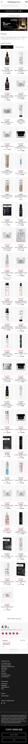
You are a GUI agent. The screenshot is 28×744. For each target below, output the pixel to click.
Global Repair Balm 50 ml (21, 430)
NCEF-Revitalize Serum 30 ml (7, 273)
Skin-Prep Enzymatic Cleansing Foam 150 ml (7, 327)
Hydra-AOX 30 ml (20, 404)
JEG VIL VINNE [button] (14, 735)
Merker (13, 16)
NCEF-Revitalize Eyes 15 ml (7, 147)
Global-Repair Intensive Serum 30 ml (21, 531)
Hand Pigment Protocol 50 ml (21, 121)
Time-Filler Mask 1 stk (7, 556)
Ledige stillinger (5, 695)
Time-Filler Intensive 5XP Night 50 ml (7, 248)
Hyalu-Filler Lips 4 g (20, 173)
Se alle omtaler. (19, 629)
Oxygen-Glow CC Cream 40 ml (21, 481)
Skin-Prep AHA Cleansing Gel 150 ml (7, 354)
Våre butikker (4, 668)
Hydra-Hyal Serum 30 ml (7, 481)
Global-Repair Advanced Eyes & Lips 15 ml (20, 148)
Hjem (9, 16)
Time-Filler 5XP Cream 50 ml (21, 506)
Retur (2, 688)
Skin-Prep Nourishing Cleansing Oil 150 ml (21, 302)
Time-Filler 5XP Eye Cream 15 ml (7, 379)
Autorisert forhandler (6, 665)
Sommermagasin (5, 676)
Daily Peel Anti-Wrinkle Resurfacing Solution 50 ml (7, 97)
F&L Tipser (3, 673)
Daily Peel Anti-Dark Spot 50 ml (7, 71)
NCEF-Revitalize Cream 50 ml (21, 273)
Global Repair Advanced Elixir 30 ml (7, 405)
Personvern (4, 670)
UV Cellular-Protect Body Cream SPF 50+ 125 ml (21, 197)
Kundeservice (4, 683)
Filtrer (7, 47)
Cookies (3, 671)
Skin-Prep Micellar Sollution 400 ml (7, 302)
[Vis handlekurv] (25, 2)
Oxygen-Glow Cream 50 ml (7, 607)
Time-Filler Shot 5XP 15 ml (21, 354)
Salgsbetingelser (5, 687)
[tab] (11, 649)
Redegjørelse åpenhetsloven (7, 666)
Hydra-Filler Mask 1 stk (20, 582)
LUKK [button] (14, 740)
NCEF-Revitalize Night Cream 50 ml (21, 96)
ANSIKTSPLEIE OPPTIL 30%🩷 (13, 11)
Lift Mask (7, 455)
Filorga (7, 69)
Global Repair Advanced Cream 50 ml (21, 379)
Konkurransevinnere (5, 675)
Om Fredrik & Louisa (6, 663)
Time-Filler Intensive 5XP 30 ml (21, 223)
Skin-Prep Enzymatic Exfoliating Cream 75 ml (21, 328)
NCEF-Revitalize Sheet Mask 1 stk (21, 248)
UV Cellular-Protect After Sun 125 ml (7, 172)
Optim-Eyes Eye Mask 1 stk (7, 223)
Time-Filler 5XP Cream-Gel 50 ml (7, 506)
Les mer (22, 39)
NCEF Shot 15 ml (7, 531)
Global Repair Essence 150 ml (21, 455)
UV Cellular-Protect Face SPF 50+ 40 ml (7, 196)
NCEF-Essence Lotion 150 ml (20, 557)
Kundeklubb (4, 685)
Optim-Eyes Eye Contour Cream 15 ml (7, 582)
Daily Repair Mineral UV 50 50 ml (20, 71)
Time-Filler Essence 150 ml (7, 430)
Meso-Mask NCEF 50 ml (7, 122)
